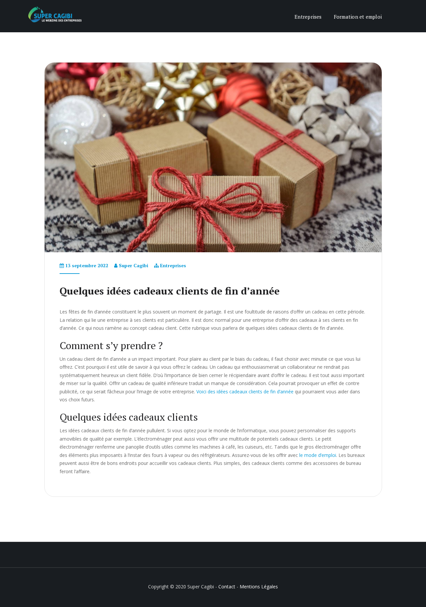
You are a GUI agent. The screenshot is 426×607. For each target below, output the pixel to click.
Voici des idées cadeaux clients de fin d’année (245, 391)
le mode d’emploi (317, 455)
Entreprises (308, 16)
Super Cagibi (133, 265)
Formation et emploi (358, 16)
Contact (226, 586)
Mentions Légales (259, 586)
